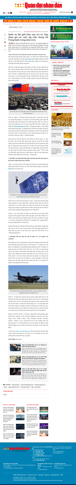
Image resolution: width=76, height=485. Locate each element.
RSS (62, 475)
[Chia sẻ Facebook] (4, 34)
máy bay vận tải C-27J (14, 387)
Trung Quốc (31, 59)
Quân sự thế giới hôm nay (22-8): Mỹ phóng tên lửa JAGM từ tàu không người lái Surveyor (8, 418)
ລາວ (37, 13)
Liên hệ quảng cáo (55, 475)
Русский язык (46, 13)
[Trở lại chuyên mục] (4, 49)
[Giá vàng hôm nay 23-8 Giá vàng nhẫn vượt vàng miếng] (62, 120)
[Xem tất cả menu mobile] (69, 17)
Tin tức (20, 27)
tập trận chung (15, 384)
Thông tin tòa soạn (32, 475)
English (29, 13)
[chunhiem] (61, 36)
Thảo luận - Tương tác (43, 475)
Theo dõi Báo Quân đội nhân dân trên (32, 31)
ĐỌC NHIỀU (55, 110)
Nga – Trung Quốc (35, 387)
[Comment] (4, 42)
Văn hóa (56, 17)
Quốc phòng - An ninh (17, 17)
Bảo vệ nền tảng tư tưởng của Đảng (38, 17)
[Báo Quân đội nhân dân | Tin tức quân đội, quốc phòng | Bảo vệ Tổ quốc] (38, 6)
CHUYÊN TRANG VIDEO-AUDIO (59, 41)
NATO (10, 168)
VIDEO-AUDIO (22, 12)
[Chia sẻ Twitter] (4, 38)
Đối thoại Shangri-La (20, 126)
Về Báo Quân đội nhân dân (19, 475)
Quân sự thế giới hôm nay (27, 384)
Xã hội (52, 17)
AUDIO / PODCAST (58, 62)
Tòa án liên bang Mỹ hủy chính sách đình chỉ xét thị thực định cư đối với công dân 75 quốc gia (32, 418)
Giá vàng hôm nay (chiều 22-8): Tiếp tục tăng (56, 135)
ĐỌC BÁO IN (30, 12)
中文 (34, 13)
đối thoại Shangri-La (40, 384)
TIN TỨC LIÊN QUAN (9, 405)
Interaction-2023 (25, 387)
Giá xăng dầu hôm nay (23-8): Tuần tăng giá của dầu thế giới (32, 425)
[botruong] (61, 29)
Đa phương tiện (25, 17)
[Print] (4, 46)
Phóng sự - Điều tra (62, 17)
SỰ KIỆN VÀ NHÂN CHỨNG (50, 12)
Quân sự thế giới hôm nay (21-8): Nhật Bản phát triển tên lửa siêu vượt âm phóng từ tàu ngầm (8, 427)
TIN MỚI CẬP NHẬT (33, 405)
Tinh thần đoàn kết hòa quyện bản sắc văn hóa (32, 409)
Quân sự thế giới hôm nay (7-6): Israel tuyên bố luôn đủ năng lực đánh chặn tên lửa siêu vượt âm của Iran (34, 370)
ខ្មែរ (40, 13)
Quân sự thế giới (13, 27)
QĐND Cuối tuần (38, 12)
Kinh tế (48, 17)
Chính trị (9, 17)
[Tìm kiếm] (72, 12)
